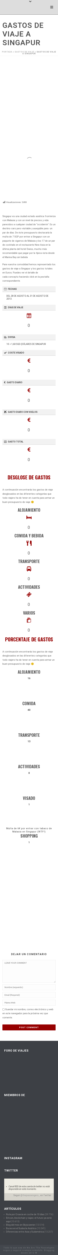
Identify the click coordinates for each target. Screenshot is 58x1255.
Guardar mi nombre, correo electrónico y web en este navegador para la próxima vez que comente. (27, 1013)
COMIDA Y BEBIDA (29, 535)
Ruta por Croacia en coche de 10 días (25, 1214)
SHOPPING (29, 836)
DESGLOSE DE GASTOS (29, 477)
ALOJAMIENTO (29, 510)
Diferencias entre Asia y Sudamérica (25, 1231)
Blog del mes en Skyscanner (20, 1225)
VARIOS (29, 613)
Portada (7, 52)
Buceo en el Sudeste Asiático (21, 1228)
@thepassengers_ (30, 1195)
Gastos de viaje (24, 52)
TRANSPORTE (29, 561)
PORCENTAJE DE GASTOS (29, 639)
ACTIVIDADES (29, 587)
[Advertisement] (29, 86)
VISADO (29, 798)
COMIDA (29, 703)
